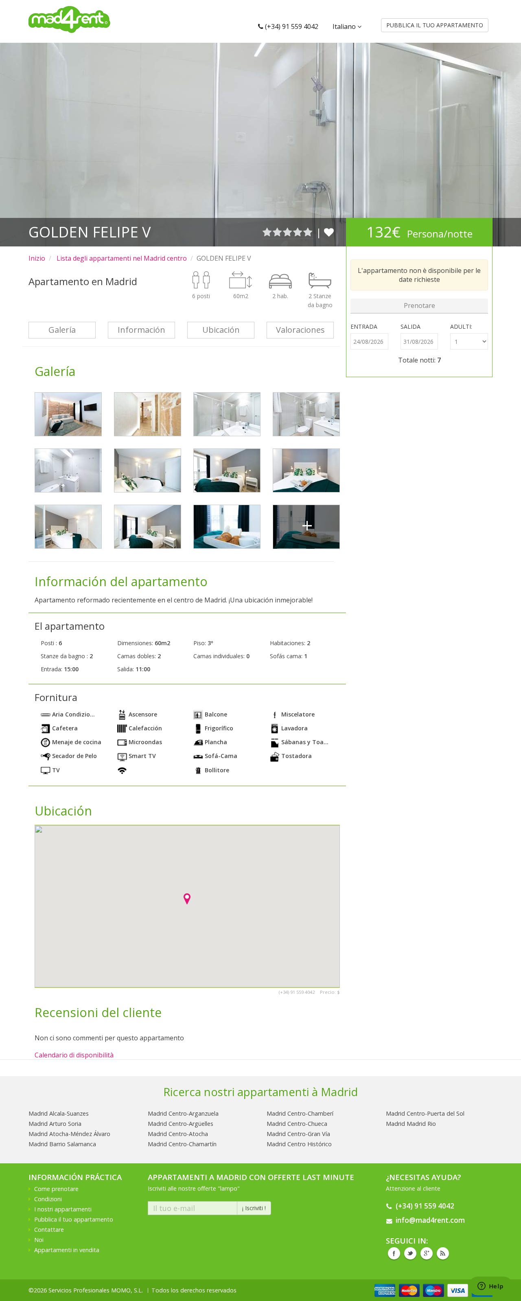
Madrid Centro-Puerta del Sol (425, 1113)
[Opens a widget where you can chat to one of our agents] (490, 1287)
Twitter (410, 1253)
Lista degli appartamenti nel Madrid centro (121, 258)
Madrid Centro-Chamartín (182, 1144)
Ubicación (221, 329)
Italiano (345, 26)
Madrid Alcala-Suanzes (58, 1113)
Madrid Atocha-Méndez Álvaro (69, 1134)
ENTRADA (363, 326)
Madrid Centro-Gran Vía (298, 1134)
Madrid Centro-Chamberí (300, 1113)
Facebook (394, 1253)
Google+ (426, 1253)
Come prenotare (56, 1189)
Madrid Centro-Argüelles (180, 1123)
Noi (39, 1240)
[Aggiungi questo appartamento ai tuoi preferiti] (329, 232)
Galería (62, 329)
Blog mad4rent (443, 1253)
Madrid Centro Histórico (299, 1144)
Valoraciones (300, 329)
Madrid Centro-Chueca (297, 1123)
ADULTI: (461, 326)
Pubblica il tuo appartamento (73, 1219)
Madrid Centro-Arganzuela (183, 1113)
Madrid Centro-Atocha (178, 1134)
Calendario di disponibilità (74, 1054)
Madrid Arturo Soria (54, 1123)
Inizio (36, 258)
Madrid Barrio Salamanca (62, 1144)
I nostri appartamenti (63, 1209)
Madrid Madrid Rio (411, 1123)
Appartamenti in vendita (66, 1250)
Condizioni (48, 1199)
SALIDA (410, 326)
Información (141, 329)
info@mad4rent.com (430, 1220)
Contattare (49, 1229)
